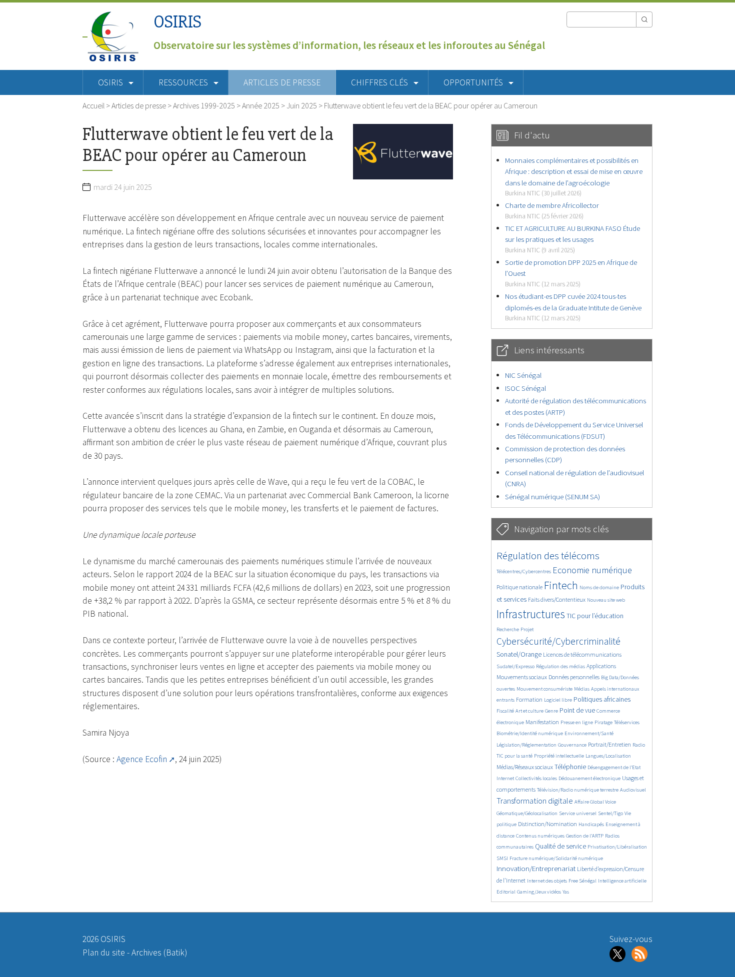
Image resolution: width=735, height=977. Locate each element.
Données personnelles (574, 677)
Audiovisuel (633, 790)
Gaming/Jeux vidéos (539, 892)
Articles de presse (282, 82)
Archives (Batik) (159, 952)
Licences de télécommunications (582, 654)
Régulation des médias (560, 666)
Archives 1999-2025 (204, 105)
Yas (565, 892)
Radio (638, 745)
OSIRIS (178, 21)
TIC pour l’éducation (595, 616)
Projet (527, 629)
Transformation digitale (534, 801)
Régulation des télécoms (548, 555)
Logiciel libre (558, 700)
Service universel (577, 813)
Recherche (507, 629)
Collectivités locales (536, 778)
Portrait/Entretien (609, 744)
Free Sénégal (582, 881)
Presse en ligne (576, 722)
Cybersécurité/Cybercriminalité (558, 641)
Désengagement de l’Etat (614, 767)
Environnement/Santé (589, 733)
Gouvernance (572, 745)
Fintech (561, 585)
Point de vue (577, 710)
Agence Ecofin (141, 759)
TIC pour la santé (514, 756)
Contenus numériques (540, 836)
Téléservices (627, 722)
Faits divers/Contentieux (557, 599)
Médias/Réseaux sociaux (524, 767)
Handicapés (591, 824)
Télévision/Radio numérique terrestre (577, 790)
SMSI (502, 858)
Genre (551, 711)
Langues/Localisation (608, 756)
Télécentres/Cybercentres (523, 571)
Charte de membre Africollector (552, 210)
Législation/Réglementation (526, 745)
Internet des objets (547, 881)
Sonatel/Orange (519, 654)
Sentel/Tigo (610, 813)
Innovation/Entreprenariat (536, 868)
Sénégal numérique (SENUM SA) (552, 496)
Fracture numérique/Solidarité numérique (556, 858)
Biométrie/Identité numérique (529, 733)
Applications (601, 666)
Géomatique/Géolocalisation (527, 813)
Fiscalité (505, 711)
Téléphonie (570, 767)
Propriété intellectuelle (559, 756)
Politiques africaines (602, 699)
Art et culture (530, 711)
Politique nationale (519, 587)
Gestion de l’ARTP (585, 836)
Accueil (93, 105)
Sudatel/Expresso (515, 666)
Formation (529, 699)
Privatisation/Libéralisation (617, 847)
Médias (582, 689)
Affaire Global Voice (595, 802)
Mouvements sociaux (521, 677)
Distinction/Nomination (547, 824)
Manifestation (542, 722)
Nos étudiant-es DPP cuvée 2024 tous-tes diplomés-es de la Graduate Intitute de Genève (573, 306)
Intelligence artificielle (622, 881)
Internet (505, 778)
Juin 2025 (301, 105)
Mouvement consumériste (544, 689)
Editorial (506, 892)
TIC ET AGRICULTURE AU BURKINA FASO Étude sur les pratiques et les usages (572, 238)
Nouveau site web (606, 600)
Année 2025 (261, 105)
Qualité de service (560, 846)
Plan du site (103, 952)
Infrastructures (530, 614)
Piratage (603, 722)
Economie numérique (592, 570)
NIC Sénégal (523, 375)
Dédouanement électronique (589, 778)
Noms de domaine (599, 587)
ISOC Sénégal (525, 388)
